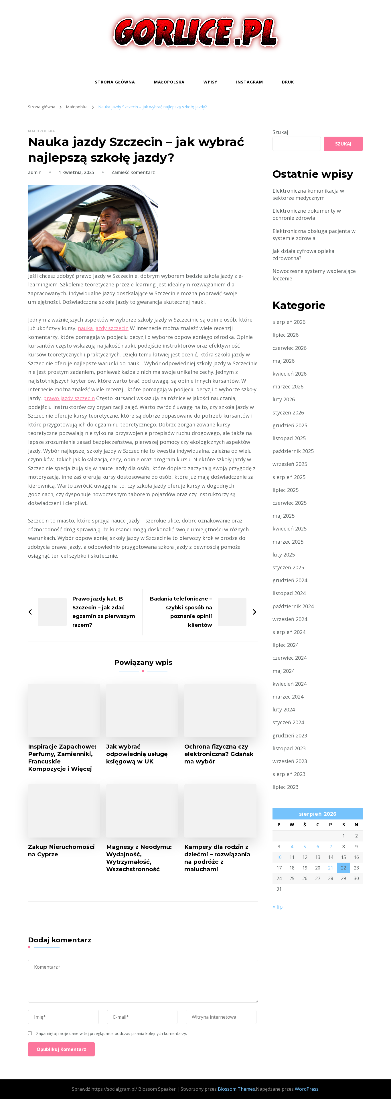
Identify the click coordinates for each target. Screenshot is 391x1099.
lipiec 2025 (285, 489)
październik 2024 (293, 606)
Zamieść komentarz (133, 172)
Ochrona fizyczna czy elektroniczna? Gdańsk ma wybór (219, 754)
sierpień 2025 (288, 477)
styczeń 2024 (288, 722)
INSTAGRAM (249, 82)
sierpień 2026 (288, 321)
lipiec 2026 (285, 334)
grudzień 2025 (289, 425)
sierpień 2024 (288, 632)
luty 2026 (283, 399)
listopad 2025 (289, 438)
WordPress (307, 1089)
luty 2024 (283, 709)
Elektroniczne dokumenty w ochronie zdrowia (306, 214)
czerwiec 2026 (289, 347)
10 (279, 857)
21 (330, 868)
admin (35, 172)
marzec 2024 (287, 696)
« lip (277, 906)
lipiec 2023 (285, 786)
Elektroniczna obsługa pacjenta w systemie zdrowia (314, 235)
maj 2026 (283, 360)
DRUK (288, 82)
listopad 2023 (289, 748)
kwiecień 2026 (289, 373)
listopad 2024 (289, 593)
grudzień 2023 (289, 735)
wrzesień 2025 (289, 463)
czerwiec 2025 (289, 502)
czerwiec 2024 (289, 657)
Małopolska (169, 82)
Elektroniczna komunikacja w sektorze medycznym (308, 194)
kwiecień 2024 (289, 683)
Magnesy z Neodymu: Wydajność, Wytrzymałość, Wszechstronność (139, 858)
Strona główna (115, 82)
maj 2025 (283, 515)
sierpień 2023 (288, 774)
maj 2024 (283, 670)
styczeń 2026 (288, 412)
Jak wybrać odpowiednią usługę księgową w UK (137, 754)
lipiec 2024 (285, 644)
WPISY (210, 82)
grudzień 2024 (289, 580)
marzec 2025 (287, 541)
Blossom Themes (236, 1089)
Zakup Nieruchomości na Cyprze (61, 850)
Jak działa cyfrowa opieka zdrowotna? (303, 255)
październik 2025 (293, 451)
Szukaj (280, 132)
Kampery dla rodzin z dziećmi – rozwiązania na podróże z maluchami (217, 858)
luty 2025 (283, 554)
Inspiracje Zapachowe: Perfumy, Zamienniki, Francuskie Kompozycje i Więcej (62, 757)
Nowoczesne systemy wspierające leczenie (314, 275)
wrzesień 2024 (289, 619)
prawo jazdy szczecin (69, 398)
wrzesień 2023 (289, 761)
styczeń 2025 (288, 567)
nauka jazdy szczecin (103, 328)
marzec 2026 (287, 386)
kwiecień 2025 (289, 528)
